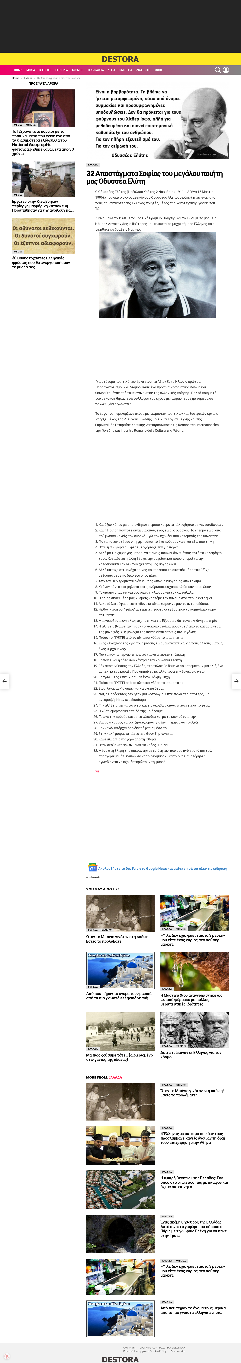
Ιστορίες (45, 70)
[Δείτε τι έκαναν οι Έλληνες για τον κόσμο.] (194, 1030)
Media (30, 70)
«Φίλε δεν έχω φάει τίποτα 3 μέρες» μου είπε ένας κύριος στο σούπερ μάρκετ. (192, 940)
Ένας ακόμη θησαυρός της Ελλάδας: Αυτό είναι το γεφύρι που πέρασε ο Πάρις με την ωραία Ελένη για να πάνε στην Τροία (193, 1228)
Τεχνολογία (95, 70)
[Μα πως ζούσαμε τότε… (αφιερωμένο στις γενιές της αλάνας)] (120, 1031)
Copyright (129, 1347)
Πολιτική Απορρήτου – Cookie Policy (144, 1351)
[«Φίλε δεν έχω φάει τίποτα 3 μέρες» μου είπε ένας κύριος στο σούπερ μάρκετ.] (194, 913)
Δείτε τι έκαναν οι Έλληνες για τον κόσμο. (190, 1055)
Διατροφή (143, 70)
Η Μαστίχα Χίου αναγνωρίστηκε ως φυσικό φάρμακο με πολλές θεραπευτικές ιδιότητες (191, 1000)
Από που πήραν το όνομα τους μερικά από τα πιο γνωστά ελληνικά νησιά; (118, 996)
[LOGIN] (226, 70)
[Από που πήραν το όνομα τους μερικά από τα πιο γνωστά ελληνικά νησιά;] (120, 970)
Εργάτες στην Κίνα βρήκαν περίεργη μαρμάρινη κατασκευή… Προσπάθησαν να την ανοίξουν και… (43, 206)
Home (18, 70)
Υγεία (111, 70)
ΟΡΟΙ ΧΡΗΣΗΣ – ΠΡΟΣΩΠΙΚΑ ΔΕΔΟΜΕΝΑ (162, 1347)
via (97, 771)
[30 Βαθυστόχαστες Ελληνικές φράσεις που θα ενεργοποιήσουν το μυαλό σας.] (43, 236)
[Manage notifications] (7, 1356)
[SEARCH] (218, 70)
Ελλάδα (94, 877)
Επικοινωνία (178, 1351)
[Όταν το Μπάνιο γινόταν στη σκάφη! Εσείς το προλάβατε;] (120, 913)
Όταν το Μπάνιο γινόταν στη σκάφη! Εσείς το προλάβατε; (118, 939)
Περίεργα (61, 70)
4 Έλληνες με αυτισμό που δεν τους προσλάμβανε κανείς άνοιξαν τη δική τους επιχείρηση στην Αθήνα (192, 1138)
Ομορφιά (125, 70)
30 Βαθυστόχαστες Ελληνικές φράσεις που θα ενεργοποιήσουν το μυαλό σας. (41, 262)
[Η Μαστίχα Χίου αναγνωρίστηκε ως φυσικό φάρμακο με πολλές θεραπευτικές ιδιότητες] (194, 971)
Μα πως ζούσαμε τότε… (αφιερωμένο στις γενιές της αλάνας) (119, 1057)
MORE (158, 70)
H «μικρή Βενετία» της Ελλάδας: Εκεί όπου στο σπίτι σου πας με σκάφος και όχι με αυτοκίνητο (194, 1182)
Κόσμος (77, 70)
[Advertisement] (120, 26)
